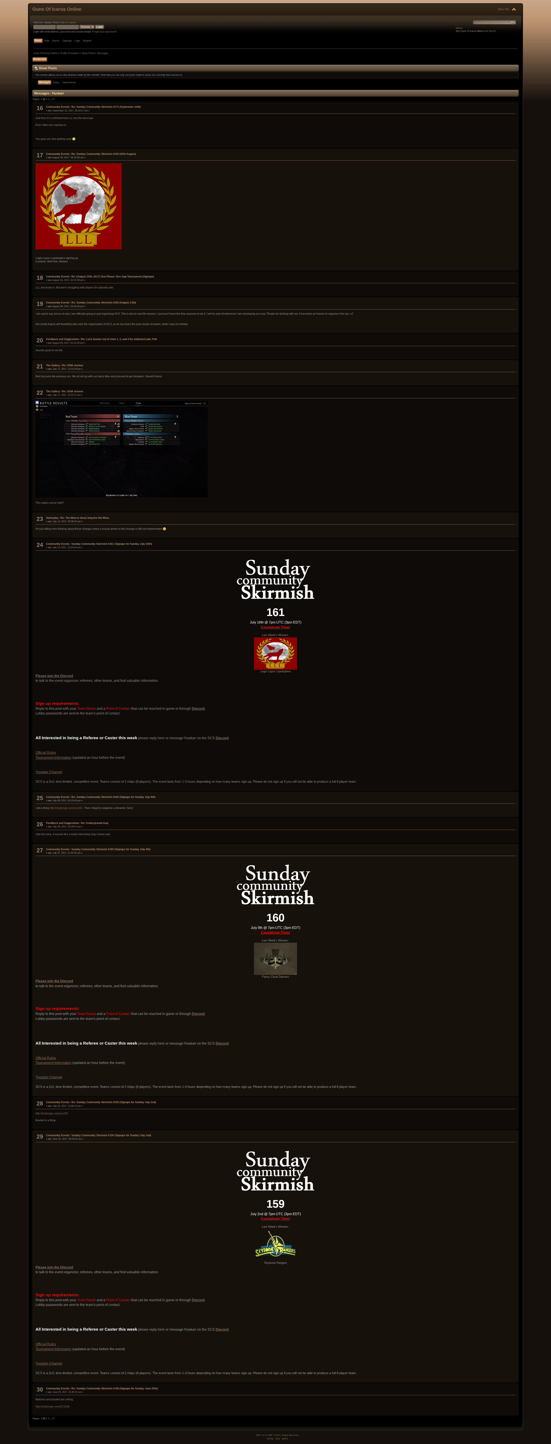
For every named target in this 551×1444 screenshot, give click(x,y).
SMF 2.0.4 (261, 1435)
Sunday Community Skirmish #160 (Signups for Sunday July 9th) (110, 849)
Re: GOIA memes (72, 365)
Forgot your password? (104, 31)
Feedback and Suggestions (62, 339)
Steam (492, 31)
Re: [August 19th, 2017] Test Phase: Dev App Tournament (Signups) (112, 276)
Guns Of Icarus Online (56, 9)
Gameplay (52, 517)
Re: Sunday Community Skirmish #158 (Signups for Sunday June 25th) (114, 1388)
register (72, 22)
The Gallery (53, 365)
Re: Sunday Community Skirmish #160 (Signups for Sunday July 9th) (113, 797)
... (51, 99)
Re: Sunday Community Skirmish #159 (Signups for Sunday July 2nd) (113, 1102)
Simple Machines (290, 1435)
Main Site (503, 9)
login (62, 22)
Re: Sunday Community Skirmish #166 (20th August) (103, 153)
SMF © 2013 (274, 1435)
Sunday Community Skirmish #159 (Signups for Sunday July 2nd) (111, 1135)
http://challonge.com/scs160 (66, 808)
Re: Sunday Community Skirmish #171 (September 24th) (106, 106)
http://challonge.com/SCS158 (53, 1406)
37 (53, 99)
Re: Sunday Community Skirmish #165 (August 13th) (103, 302)
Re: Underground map (94, 823)
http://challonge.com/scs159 (52, 1113)
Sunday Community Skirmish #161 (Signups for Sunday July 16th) (111, 543)
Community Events (58, 106)
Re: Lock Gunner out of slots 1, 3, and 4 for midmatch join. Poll (119, 339)
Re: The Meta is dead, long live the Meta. (84, 517)
